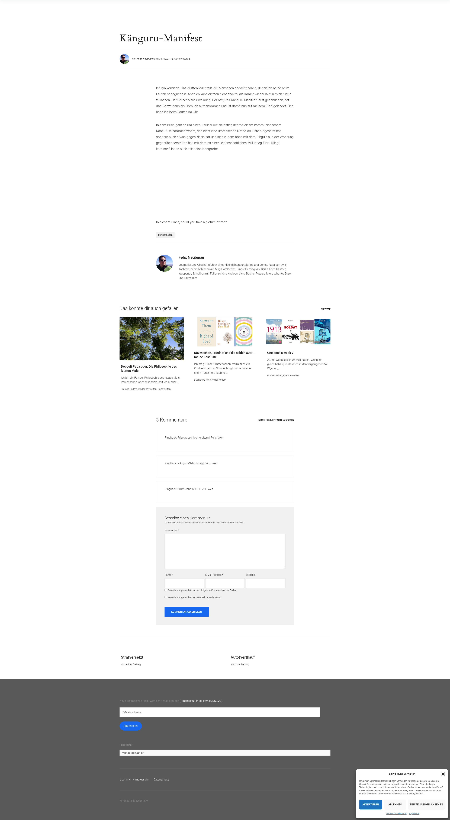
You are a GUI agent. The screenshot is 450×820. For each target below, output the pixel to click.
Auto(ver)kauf (243, 657)
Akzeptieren (370, 804)
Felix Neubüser (145, 58)
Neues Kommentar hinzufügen (276, 420)
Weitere (325, 309)
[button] (443, 774)
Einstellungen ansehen (426, 804)
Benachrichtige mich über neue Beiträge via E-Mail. (195, 597)
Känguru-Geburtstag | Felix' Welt (197, 463)
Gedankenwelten (147, 389)
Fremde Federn (129, 389)
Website (250, 574)
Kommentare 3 (182, 58)
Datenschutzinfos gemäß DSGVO (201, 701)
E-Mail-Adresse (214, 574)
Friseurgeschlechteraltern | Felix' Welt (200, 437)
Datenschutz (161, 779)
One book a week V (280, 353)
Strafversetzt (132, 657)
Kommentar (172, 530)
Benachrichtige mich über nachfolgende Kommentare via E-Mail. (202, 590)
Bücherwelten (201, 379)
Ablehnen (395, 804)
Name (169, 574)
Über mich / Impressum (134, 779)
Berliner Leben (165, 235)
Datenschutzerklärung (396, 813)
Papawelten (164, 389)
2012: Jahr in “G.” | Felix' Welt (195, 489)
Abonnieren (131, 725)
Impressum (414, 813)
